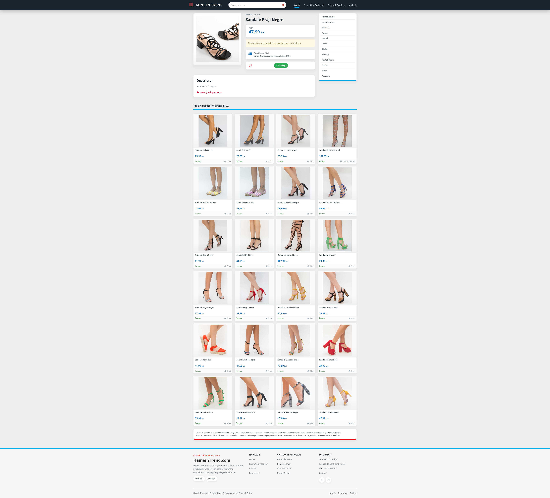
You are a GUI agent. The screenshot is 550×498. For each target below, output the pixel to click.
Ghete (324, 49)
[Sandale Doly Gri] (254, 131)
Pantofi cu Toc (328, 16)
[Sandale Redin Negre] (213, 236)
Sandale (325, 27)
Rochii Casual (283, 473)
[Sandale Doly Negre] (213, 131)
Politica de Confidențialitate (332, 464)
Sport (324, 43)
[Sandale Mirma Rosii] (337, 340)
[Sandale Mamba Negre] (295, 393)
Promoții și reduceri (258, 464)
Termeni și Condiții (328, 459)
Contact (322, 473)
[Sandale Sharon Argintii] (337, 131)
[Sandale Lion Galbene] (337, 393)
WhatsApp (282, 65)
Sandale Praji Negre (264, 19)
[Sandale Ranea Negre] (254, 393)
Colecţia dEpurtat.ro (210, 92)
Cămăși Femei (283, 464)
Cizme (324, 65)
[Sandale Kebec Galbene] (295, 340)
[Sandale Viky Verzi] (337, 236)
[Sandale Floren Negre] (295, 131)
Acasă (297, 5)
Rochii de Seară (284, 459)
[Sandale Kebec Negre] (254, 340)
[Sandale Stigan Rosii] (254, 288)
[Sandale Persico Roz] (254, 183)
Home (252, 459)
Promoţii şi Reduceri (314, 5)
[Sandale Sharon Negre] (295, 236)
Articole (353, 5)
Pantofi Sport (328, 60)
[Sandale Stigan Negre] (213, 288)
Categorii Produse (336, 5)
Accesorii (326, 76)
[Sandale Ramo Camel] (337, 288)
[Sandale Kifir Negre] (254, 236)
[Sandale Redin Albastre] (337, 183)
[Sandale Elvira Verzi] (213, 393)
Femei (324, 33)
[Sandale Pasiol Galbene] (295, 288)
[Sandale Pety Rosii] (213, 340)
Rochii (324, 70)
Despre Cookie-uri (327, 468)
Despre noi (254, 473)
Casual (325, 38)
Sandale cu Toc (328, 22)
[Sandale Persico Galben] (213, 183)
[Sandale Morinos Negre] (295, 183)
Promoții (199, 478)
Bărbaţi (325, 54)
